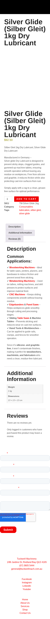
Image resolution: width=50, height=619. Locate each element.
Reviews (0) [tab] (14, 239)
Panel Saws (32, 304)
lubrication (24, 210)
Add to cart (26, 199)
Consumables (26, 207)
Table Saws (23, 318)
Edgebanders (16, 304)
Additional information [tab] (20, 233)
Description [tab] (14, 226)
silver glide (24, 213)
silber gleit (36, 210)
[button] (22, 7)
